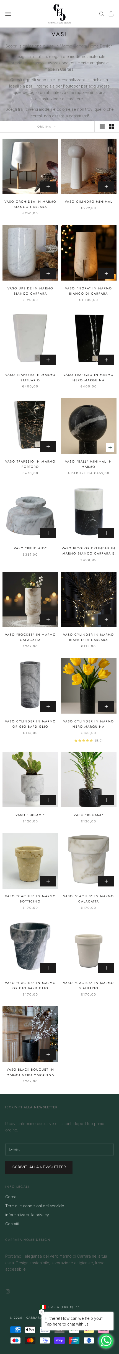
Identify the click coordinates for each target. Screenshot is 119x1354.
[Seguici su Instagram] (8, 1291)
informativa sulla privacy (27, 1214)
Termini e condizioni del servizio (34, 1205)
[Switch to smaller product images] (111, 127)
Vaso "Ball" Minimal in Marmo (88, 464)
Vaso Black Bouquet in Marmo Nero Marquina (31, 1072)
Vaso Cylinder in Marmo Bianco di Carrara (88, 637)
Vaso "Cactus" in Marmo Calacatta (88, 899)
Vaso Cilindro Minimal (89, 201)
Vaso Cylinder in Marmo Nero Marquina (88, 724)
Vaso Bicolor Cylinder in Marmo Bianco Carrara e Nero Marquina (89, 551)
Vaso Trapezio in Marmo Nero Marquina (88, 377)
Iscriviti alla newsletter (39, 1167)
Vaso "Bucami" (30, 815)
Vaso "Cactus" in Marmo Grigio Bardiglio (30, 985)
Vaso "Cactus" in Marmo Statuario (88, 985)
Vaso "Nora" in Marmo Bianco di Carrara (88, 291)
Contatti (12, 1223)
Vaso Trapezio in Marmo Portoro (30, 464)
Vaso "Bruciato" (30, 548)
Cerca (10, 1196)
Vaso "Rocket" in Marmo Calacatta (30, 637)
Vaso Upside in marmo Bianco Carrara (30, 291)
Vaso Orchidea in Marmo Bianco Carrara (30, 204)
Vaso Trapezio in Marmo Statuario (30, 377)
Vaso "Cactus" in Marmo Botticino (30, 899)
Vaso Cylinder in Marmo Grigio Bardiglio (30, 724)
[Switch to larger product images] (102, 127)
